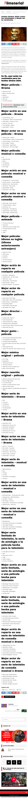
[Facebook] (14, 762)
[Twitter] (9, 762)
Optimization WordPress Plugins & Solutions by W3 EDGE (14, 797)
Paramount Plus (5, 63)
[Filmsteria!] (14, 5)
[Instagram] (19, 762)
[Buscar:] (14, 719)
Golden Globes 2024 (9, 696)
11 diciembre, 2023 (6, 23)
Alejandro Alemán (16, 23)
